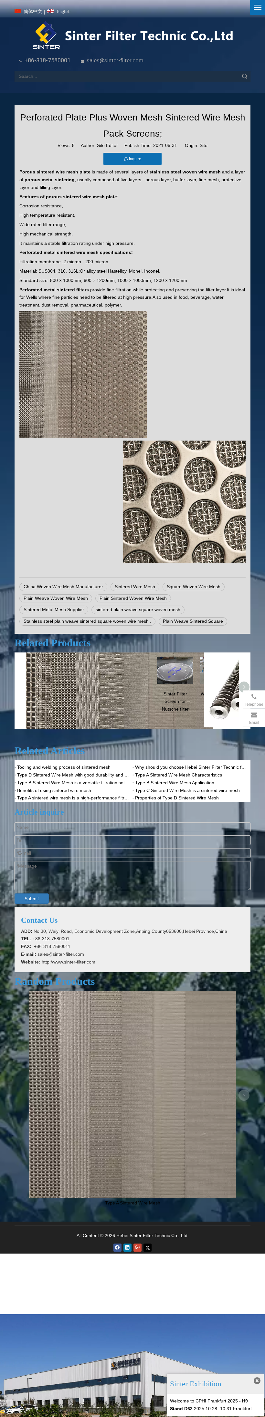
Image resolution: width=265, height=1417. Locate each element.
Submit (32, 898)
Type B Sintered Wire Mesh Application (174, 782)
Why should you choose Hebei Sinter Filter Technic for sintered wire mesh (191, 767)
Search (244, 76)
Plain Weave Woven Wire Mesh (56, 598)
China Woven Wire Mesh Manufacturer (63, 586)
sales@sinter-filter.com (115, 60)
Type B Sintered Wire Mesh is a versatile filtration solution (73, 782)
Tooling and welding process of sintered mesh (64, 767)
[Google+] (137, 1248)
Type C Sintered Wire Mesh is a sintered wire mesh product (191, 790)
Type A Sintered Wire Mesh (132, 1202)
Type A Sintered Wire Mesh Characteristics (178, 774)
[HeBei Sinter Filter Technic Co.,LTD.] (132, 35)
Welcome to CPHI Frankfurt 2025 (204, 1400)
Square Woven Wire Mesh (193, 586)
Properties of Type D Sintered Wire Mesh (177, 797)
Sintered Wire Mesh (135, 586)
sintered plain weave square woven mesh (138, 609)
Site (203, 145)
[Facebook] (117, 1248)
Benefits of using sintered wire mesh (54, 790)
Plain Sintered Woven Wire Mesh (133, 598)
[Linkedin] (127, 1248)
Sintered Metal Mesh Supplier (54, 609)
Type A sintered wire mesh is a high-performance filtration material (73, 797)
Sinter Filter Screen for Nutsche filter (175, 701)
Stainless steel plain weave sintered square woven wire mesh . (87, 621)
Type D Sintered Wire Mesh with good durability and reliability (73, 774)
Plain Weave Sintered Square (193, 621)
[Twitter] (147, 1248)
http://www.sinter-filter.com (68, 961)
